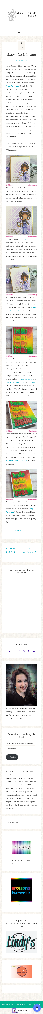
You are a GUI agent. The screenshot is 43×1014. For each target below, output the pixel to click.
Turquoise (31, 382)
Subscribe (12, 757)
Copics (24, 239)
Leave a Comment (21, 530)
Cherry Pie (10, 382)
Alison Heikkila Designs (21, 15)
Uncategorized (21, 60)
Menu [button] (23, 33)
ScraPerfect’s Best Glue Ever (16, 461)
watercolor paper (26, 379)
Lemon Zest (19, 382)
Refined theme (22, 1004)
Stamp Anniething (12, 86)
